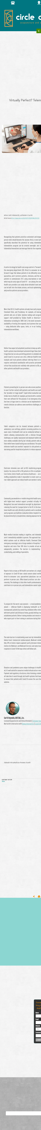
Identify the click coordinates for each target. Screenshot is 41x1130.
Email (37, 1019)
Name (37, 1013)
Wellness (3, 781)
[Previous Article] (34, 896)
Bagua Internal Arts (28, 724)
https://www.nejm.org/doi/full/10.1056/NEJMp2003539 (25, 218)
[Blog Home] (39, 896)
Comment (38, 1033)
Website (38, 1026)
